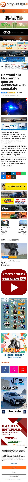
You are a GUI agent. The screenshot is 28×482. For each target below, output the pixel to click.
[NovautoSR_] (14, 396)
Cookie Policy (7, 479)
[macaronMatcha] (14, 24)
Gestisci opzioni (14, 476)
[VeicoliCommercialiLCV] (14, 32)
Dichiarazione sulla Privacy (16, 479)
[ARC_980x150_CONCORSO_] (14, 18)
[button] (25, 447)
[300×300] (14, 345)
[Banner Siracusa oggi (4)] (14, 53)
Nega (14, 472)
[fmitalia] (14, 60)
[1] (14, 437)
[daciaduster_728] (14, 120)
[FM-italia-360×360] (14, 282)
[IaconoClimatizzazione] (14, 126)
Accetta (14, 467)
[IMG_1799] (14, 201)
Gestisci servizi (14, 463)
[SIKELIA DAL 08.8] (14, 66)
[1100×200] (14, 38)
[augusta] (14, 46)
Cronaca (4, 92)
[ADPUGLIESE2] (14, 215)
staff (20, 92)
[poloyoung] (14, 194)
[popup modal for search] (24, 11)
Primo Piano (11, 92)
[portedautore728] (14, 186)
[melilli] (14, 314)
